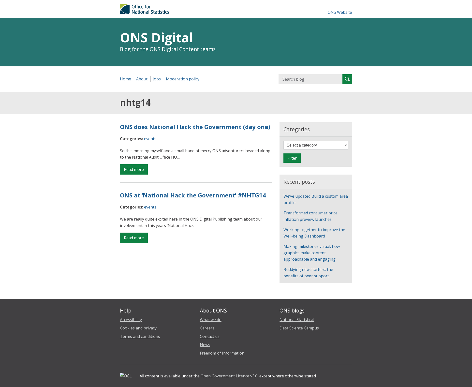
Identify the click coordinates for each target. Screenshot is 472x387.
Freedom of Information (222, 353)
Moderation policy (182, 79)
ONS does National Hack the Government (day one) (195, 127)
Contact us (210, 336)
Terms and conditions (140, 336)
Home (125, 79)
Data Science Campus (299, 328)
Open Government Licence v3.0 (229, 376)
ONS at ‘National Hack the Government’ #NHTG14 (193, 195)
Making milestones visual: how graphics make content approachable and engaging (311, 253)
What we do (210, 319)
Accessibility (131, 319)
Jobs (157, 79)
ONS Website (340, 12)
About (142, 79)
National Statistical (297, 319)
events (150, 138)
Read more (136, 170)
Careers (207, 328)
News (205, 344)
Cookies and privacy (138, 328)
